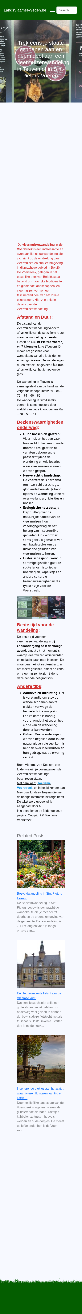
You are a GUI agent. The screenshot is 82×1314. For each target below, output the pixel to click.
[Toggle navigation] (52, 10)
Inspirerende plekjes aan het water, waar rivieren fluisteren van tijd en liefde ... (40, 1093)
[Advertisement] (41, 163)
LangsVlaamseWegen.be (25, 10)
